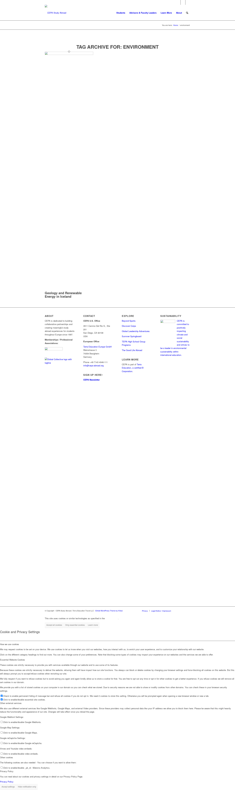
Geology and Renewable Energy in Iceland (63, 295)
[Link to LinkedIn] (187, 2)
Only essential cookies (75, 625)
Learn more (93, 625)
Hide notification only (27, 786)
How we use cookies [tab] (9, 644)
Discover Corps (129, 325)
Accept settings (8, 786)
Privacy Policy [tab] (6, 771)
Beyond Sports (129, 320)
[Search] (187, 13)
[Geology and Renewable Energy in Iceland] (69, 54)
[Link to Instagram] (183, 2)
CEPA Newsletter (91, 379)
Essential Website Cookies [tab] (12, 659)
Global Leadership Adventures (136, 331)
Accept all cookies (54, 625)
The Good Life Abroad (132, 350)
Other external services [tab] (11, 703)
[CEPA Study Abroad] (55, 13)
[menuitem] (120, 13)
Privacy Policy (6, 781)
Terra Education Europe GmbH (97, 346)
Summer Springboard (131, 336)
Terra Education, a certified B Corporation (133, 368)
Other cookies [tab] (6, 757)
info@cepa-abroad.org (93, 365)
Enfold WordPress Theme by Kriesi (109, 610)
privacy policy (111, 618)
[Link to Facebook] (178, 2)
